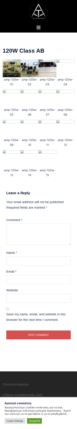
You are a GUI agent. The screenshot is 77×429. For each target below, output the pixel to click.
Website (12, 290)
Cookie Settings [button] (15, 421)
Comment (14, 220)
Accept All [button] (34, 421)
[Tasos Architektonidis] (38, 12)
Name (11, 253)
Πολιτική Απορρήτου (16, 384)
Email (11, 271)
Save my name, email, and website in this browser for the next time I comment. (36, 317)
